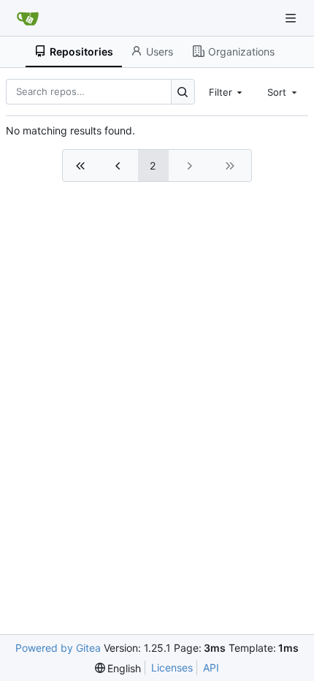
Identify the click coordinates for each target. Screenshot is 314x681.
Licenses (172, 667)
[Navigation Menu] (292, 18)
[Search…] (183, 91)
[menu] (118, 668)
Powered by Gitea (58, 648)
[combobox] (227, 91)
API (211, 667)
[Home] (27, 18)
